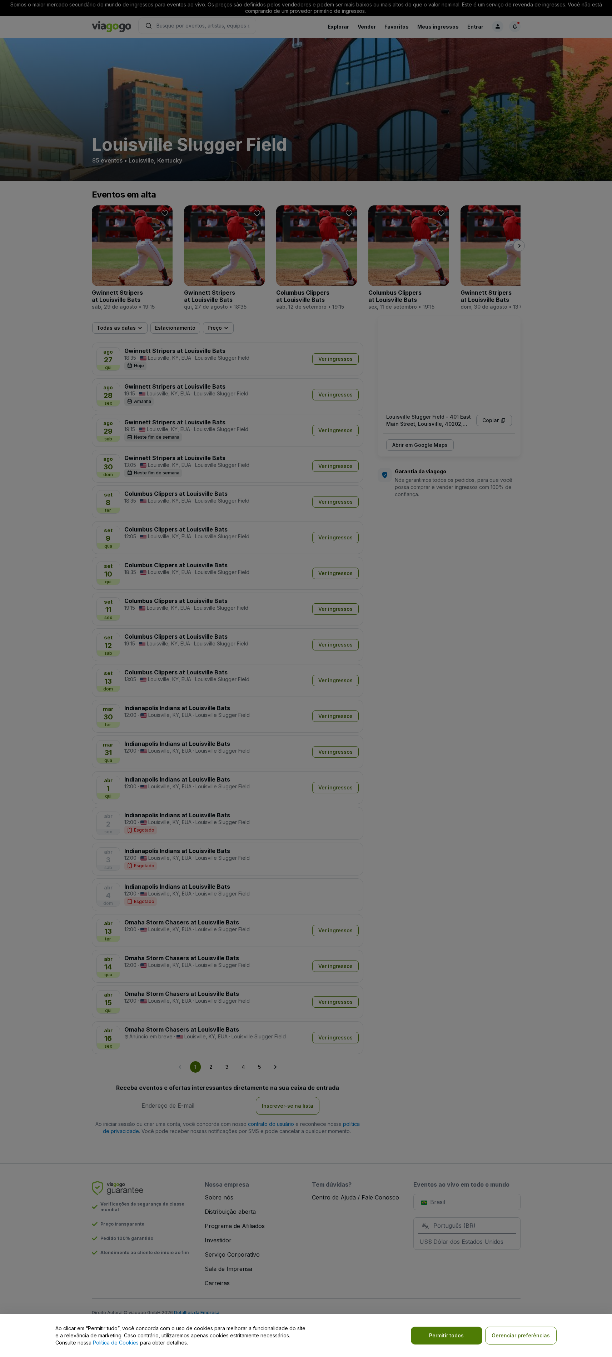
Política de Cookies (116, 1342)
